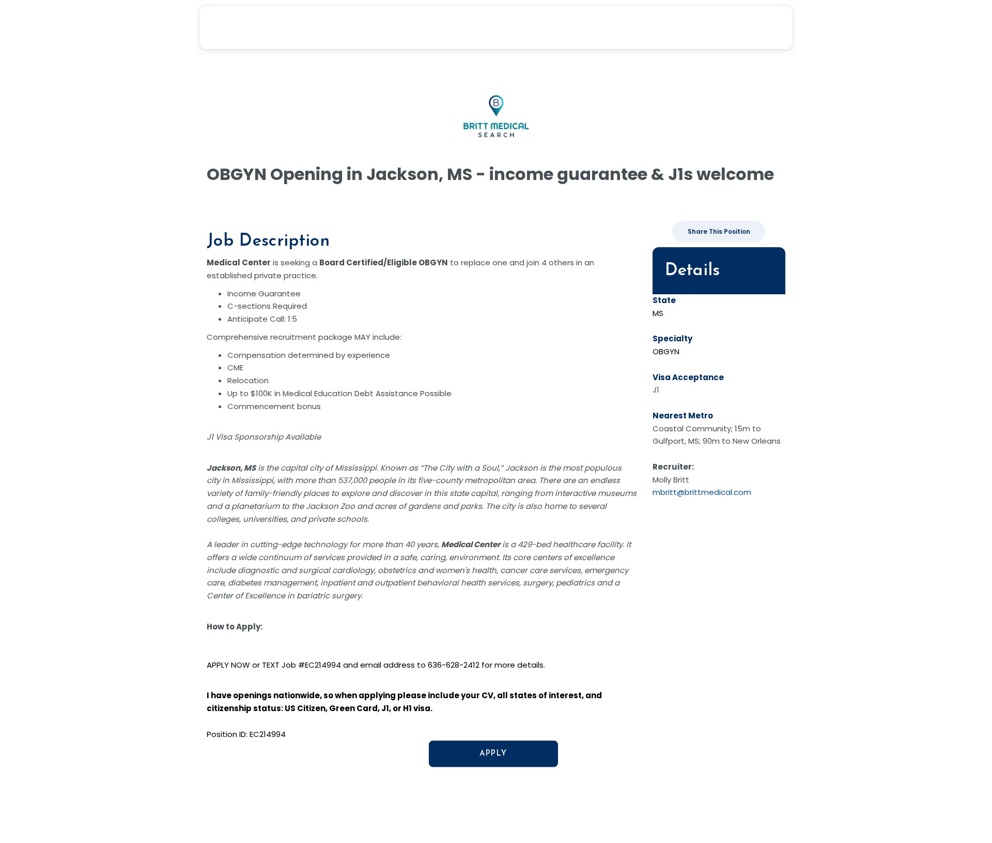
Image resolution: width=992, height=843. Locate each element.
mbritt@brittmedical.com (702, 492)
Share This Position (719, 231)
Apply (493, 754)
